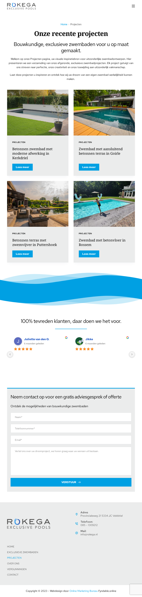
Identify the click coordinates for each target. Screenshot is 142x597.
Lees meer (24, 168)
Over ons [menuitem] (13, 563)
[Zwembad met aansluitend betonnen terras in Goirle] (104, 113)
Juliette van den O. (36, 339)
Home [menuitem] (10, 546)
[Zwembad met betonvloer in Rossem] (104, 204)
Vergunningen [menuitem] (16, 569)
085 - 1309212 (89, 525)
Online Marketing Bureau (83, 591)
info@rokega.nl (89, 534)
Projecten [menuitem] (14, 557)
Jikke (89, 339)
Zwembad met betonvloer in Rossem (102, 242)
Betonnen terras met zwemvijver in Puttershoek (34, 242)
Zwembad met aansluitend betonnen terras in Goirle (101, 151)
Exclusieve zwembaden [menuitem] (22, 552)
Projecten (18, 142)
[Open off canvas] (133, 6)
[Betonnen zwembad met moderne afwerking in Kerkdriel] (37, 113)
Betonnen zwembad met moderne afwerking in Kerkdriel (32, 153)
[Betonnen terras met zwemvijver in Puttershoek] (37, 204)
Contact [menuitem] (13, 574)
